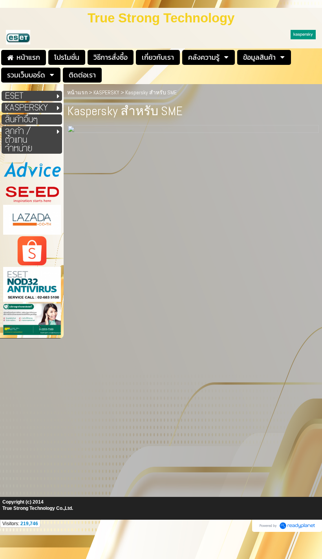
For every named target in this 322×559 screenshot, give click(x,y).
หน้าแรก (77, 92)
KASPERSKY (106, 92)
